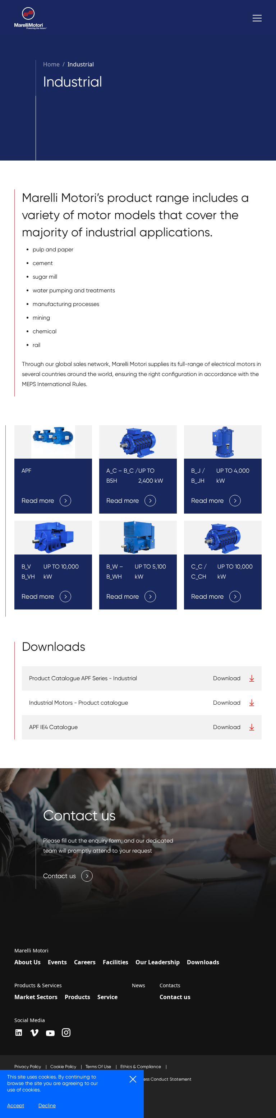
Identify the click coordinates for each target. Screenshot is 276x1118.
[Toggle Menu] (257, 18)
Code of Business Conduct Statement (154, 1079)
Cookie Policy (63, 1066)
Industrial (81, 64)
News (138, 985)
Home (51, 64)
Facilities (115, 962)
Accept (15, 1105)
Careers (85, 962)
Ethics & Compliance (141, 1066)
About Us (27, 962)
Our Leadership (157, 962)
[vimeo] (34, 1033)
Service (107, 997)
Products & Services (38, 985)
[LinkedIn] (18, 1032)
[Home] (30, 18)
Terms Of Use (99, 1066)
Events (57, 962)
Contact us (175, 997)
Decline (47, 1105)
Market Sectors (36, 997)
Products (77, 997)
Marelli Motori (31, 950)
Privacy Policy (28, 1066)
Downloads (203, 962)
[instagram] (66, 1032)
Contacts (170, 985)
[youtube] (50, 1033)
